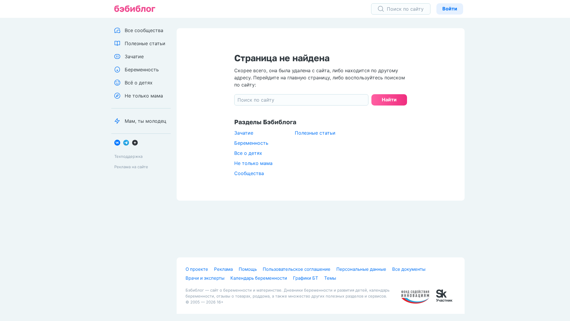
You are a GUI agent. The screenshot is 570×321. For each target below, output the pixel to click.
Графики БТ (305, 278)
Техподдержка (128, 156)
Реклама (223, 269)
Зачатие (243, 133)
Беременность (251, 143)
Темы (330, 278)
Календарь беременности (258, 278)
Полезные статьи (315, 133)
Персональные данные (361, 269)
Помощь (248, 269)
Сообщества (249, 173)
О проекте (197, 269)
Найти (389, 100)
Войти (449, 9)
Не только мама (253, 163)
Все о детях (248, 153)
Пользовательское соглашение (296, 269)
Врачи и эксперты (205, 278)
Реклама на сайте (131, 166)
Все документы (408, 269)
